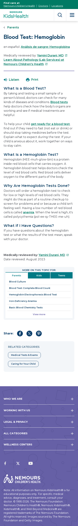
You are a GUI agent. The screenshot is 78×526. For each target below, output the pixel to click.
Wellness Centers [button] (18, 444)
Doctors (43, 5)
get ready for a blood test (50, 124)
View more (39, 314)
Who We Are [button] (13, 398)
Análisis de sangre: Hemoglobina (45, 47)
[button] (11, 79)
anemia (28, 212)
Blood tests (59, 102)
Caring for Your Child (23, 363)
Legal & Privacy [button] (16, 421)
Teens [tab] (61, 275)
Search (60, 15)
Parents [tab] (16, 275)
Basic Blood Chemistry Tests (26, 307)
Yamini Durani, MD (52, 55)
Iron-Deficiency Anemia (23, 301)
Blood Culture (17, 281)
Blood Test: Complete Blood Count (29, 288)
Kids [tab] (39, 275)
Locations (57, 5)
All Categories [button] (16, 433)
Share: (8, 333)
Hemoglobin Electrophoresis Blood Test (33, 294)
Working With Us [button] (17, 410)
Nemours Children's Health (19, 5)
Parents (13, 27)
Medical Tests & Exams (24, 355)
